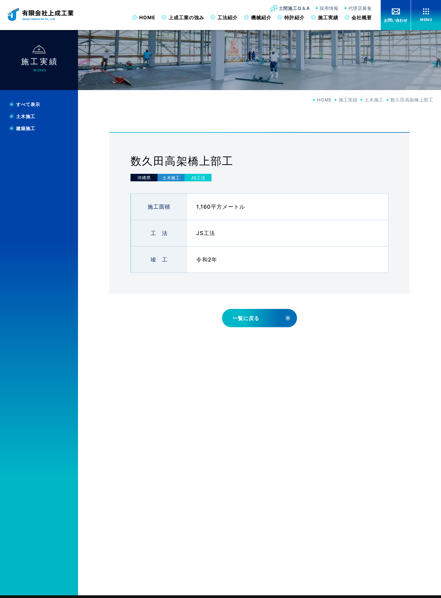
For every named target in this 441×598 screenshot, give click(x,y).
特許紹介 (294, 17)
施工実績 (328, 17)
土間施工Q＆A (294, 8)
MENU (426, 19)
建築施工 (25, 128)
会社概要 (362, 17)
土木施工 (374, 100)
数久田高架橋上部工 (412, 100)
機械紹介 (261, 17)
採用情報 (329, 8)
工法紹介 (228, 17)
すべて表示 (28, 104)
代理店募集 (360, 8)
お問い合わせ (395, 20)
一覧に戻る (246, 318)
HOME (147, 17)
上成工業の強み (186, 17)
